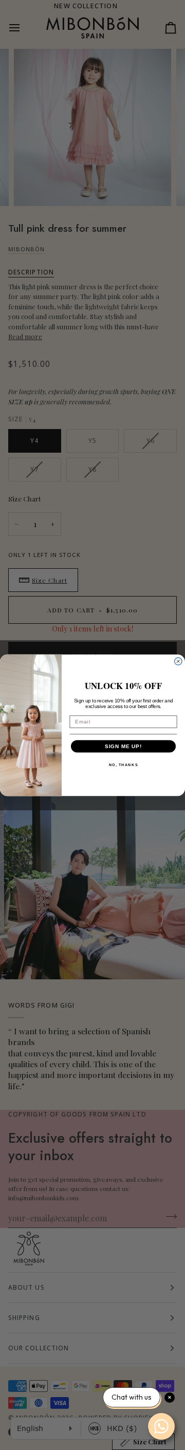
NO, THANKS (123, 765)
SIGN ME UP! (123, 746)
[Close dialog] (178, 660)
